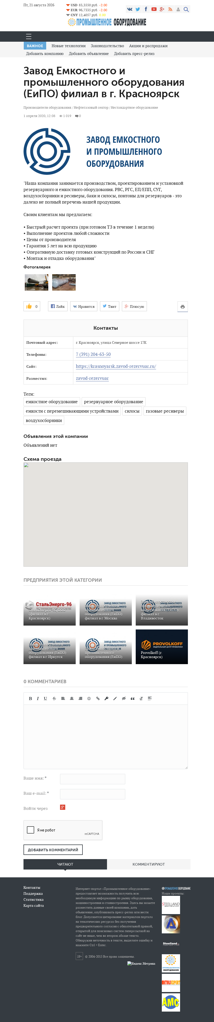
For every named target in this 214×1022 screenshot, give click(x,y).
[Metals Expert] (171, 991)
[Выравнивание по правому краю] (80, 698)
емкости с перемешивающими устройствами (72, 411)
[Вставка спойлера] (149, 698)
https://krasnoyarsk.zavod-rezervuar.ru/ (116, 366)
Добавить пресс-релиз (134, 53)
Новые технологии (69, 45)
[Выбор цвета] (115, 698)
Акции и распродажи (148, 45)
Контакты (31, 887)
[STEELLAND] (171, 913)
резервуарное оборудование (113, 402)
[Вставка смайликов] (89, 698)
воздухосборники (44, 420)
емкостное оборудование (52, 402)
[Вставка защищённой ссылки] (106, 698)
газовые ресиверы (165, 411)
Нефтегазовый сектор (91, 107)
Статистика (33, 899)
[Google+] (162, 9)
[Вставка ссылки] (98, 698)
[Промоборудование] (171, 971)
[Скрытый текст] (124, 698)
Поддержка (33, 893)
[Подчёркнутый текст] (45, 698)
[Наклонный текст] (37, 698)
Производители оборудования (47, 107)
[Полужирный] (30, 698)
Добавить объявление (89, 53)
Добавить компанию (45, 53)
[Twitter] (138, 9)
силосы (132, 411)
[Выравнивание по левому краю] (63, 698)
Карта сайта (33, 905)
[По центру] (71, 698)
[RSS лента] (170, 9)
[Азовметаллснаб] (171, 1010)
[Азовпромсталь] (171, 932)
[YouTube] (154, 9)
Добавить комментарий (53, 850)
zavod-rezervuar (92, 378)
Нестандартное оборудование (134, 107)
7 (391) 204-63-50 (93, 354)
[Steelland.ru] (171, 952)
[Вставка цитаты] (132, 698)
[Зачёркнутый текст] (54, 698)
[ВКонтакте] (130, 9)
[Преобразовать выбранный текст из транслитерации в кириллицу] (141, 698)
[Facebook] (146, 9)
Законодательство (107, 45)
